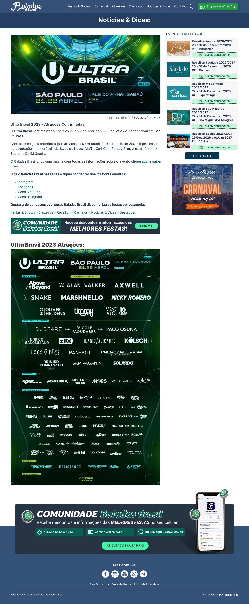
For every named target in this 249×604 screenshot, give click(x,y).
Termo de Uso (120, 584)
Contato (180, 6)
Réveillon (118, 6)
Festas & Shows (79, 6)
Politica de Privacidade (146, 584)
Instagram (26, 182)
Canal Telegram (30, 197)
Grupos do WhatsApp (221, 6)
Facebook (25, 187)
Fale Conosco (98, 584)
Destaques (128, 212)
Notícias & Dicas (159, 6)
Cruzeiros (136, 6)
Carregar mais (202, 156)
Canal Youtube (29, 192)
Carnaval (101, 6)
